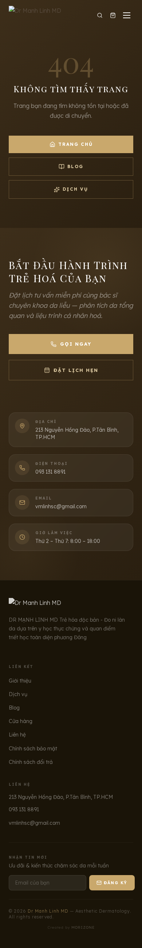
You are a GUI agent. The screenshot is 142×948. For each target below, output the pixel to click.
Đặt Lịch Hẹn (76, 370)
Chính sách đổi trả (31, 762)
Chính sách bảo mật (33, 748)
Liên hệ (17, 734)
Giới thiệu (20, 680)
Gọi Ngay (75, 344)
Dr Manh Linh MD (48, 911)
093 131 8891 (24, 809)
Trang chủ (75, 144)
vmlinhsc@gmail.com (34, 823)
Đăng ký (115, 882)
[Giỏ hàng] (113, 15)
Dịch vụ (75, 189)
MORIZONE (83, 927)
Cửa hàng (20, 721)
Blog (75, 166)
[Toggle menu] (126, 15)
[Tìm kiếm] (100, 15)
